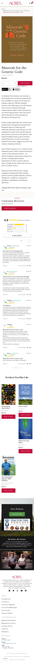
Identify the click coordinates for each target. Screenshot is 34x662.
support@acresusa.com (9, 643)
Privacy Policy (6, 610)
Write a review (10, 208)
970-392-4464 (6, 640)
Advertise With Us (7, 613)
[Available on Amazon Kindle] (6, 89)
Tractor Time (17, 514)
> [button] (21, 368)
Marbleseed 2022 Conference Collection (16, 10)
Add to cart (8, 416)
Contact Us (5, 629)
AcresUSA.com (6, 599)
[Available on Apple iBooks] (16, 89)
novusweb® (21, 659)
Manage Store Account (8, 623)
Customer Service (7, 626)
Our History (5, 602)
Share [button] (6, 265)
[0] (31, 3)
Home (3, 9)
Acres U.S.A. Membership (9, 607)
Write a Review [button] (18, 235)
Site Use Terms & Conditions (21, 656)
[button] (28, 265)
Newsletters (5, 631)
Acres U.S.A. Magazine (8, 604)
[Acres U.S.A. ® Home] (16, 3)
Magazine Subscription (9, 620)
